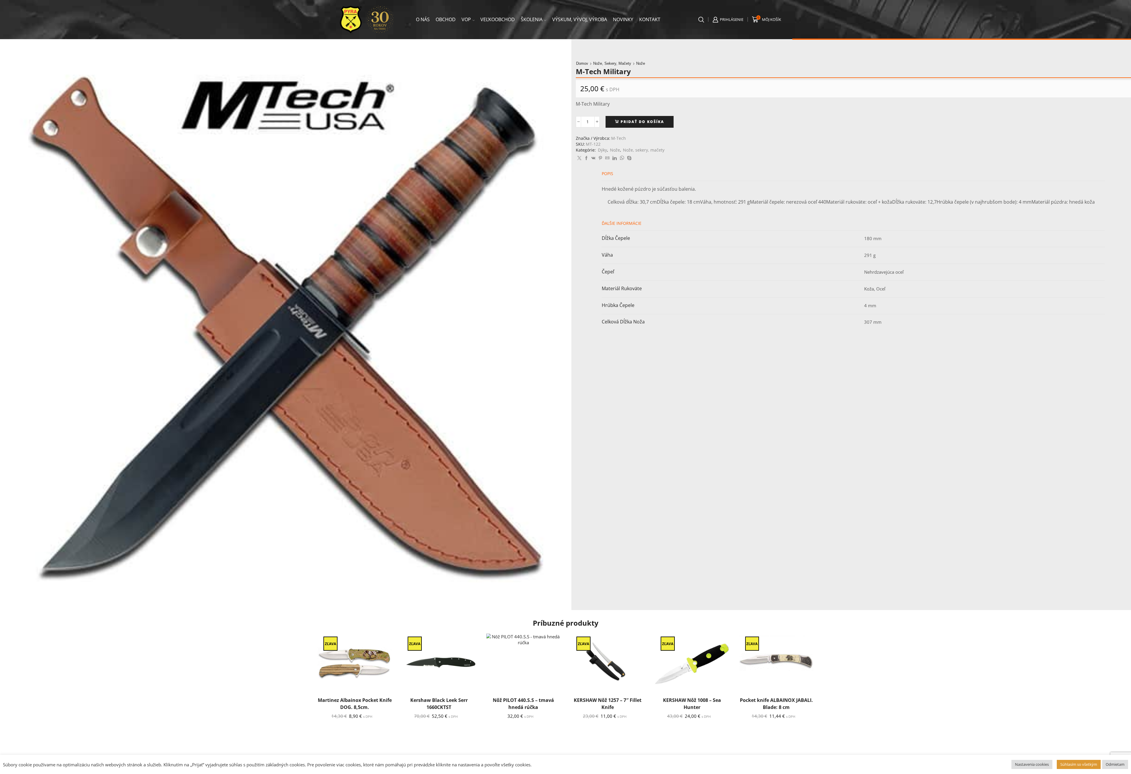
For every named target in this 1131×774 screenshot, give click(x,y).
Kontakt (649, 19)
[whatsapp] (622, 158)
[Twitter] (579, 158)
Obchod (446, 19)
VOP (466, 19)
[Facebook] (586, 158)
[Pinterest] (600, 158)
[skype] (628, 158)
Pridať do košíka (642, 121)
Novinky (623, 19)
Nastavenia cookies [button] (1032, 764)
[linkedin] (614, 158)
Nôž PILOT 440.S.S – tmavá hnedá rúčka (523, 703)
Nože (640, 63)
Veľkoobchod (497, 19)
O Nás (423, 19)
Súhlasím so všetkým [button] (1078, 764)
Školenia (532, 19)
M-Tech (618, 138)
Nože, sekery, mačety (612, 63)
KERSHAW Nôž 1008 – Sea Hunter (692, 703)
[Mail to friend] (607, 158)
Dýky (602, 150)
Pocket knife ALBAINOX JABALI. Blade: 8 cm (776, 703)
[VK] (593, 158)
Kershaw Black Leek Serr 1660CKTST (439, 703)
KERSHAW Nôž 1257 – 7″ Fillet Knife (607, 703)
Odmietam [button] (1115, 764)
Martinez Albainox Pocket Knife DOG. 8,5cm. (355, 703)
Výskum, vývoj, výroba (579, 19)
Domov (582, 63)
